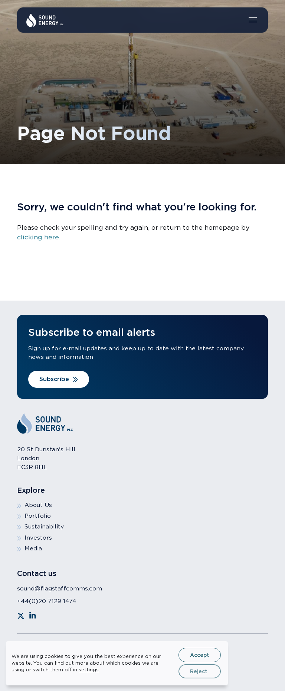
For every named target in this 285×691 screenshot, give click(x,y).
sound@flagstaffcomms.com (59, 588)
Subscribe (54, 379)
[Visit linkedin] (32, 615)
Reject (198, 671)
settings (89, 669)
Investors (38, 537)
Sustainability (44, 526)
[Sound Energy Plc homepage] (44, 20)
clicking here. (38, 237)
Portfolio (37, 515)
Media (33, 548)
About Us (38, 504)
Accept (199, 655)
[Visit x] (20, 615)
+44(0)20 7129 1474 (46, 601)
